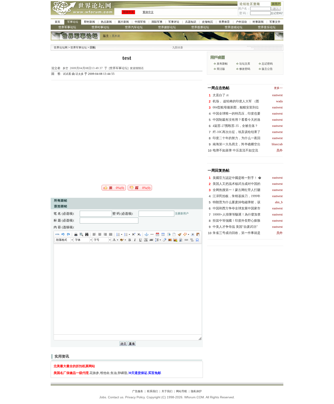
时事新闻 (258, 21)
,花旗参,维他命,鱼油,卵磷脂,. (108, 373)
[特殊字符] (197, 240)
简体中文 (128, 12)
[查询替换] (86, 234)
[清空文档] (174, 234)
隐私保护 (196, 391)
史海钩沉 (207, 21)
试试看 (67, 73)
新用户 (276, 3)
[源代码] (57, 234)
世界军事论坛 (67, 27)
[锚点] (146, 234)
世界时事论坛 (100, 27)
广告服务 (137, 391)
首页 (57, 21)
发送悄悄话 (137, 68)
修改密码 (244, 68)
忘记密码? (277, 13)
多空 (65, 68)
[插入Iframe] (168, 234)
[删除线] (151, 240)
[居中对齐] (99, 234)
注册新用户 (182, 213)
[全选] (192, 234)
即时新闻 (89, 21)
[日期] (157, 234)
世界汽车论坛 (134, 27)
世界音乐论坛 (267, 27)
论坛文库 (244, 63)
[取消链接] (191, 240)
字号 (96, 239)
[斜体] (134, 240)
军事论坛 (72, 21)
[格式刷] (179, 234)
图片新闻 (123, 21)
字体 (77, 239)
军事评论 (173, 21)
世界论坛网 (60, 47)
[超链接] (186, 240)
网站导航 (181, 391)
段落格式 (61, 239)
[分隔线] (152, 234)
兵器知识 (190, 21)
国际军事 (157, 21)
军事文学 (274, 21)
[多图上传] (175, 240)
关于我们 (167, 391)
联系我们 (152, 391)
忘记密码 (267, 63)
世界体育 (224, 21)
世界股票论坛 (200, 27)
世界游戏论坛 (233, 27)
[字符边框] (145, 240)
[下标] (139, 234)
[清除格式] (164, 240)
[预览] (81, 234)
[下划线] (140, 240)
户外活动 (241, 21)
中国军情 (140, 21)
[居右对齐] (105, 234)
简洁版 (221, 68)
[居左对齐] (94, 234)
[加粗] (129, 240)
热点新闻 (106, 21)
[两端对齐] (110, 234)
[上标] (133, 234)
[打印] (75, 234)
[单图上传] (169, 240)
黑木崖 (116, 36)
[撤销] (62, 234)
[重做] (68, 234)
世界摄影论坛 (167, 27)
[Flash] (180, 240)
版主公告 (267, 68)
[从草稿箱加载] (198, 234)
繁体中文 (148, 12)
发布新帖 (222, 63)
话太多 (79, 73)
